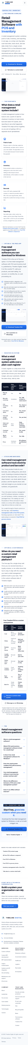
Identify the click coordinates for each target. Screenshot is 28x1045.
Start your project (8, 906)
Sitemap (4, 1041)
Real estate (18, 968)
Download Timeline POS (15, 327)
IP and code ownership (18, 1002)
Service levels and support (20, 997)
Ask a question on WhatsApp (11, 333)
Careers (4, 1012)
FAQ (16, 1006)
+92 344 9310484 (8, 938)
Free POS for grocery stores (10, 863)
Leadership (4, 994)
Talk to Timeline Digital (13, 834)
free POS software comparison (16, 230)
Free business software (18, 1018)
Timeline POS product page (10, 228)
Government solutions (20, 956)
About (3, 990)
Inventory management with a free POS (13, 867)
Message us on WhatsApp (15, 703)
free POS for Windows (18, 341)
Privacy (14, 1038)
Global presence (6, 1005)
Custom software (6, 951)
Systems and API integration (6, 969)
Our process (5, 998)
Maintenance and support (6, 977)
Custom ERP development (5, 956)
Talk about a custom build (15, 70)
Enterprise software (20, 953)
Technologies (5, 1009)
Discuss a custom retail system (13, 696)
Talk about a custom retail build (11, 871)
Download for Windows (15, 64)
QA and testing (5, 972)
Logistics (17, 964)
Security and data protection (19, 993)
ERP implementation (7, 959)
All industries (18, 971)
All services (4, 981)
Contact (17, 1025)
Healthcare (18, 960)
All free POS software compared (12, 855)
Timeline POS (18, 1021)
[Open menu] (24, 2)
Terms (19, 1038)
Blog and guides (19, 1009)
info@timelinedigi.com (9, 933)
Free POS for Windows (9, 859)
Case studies (5, 1001)
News (16, 1013)
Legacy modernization (5, 964)
